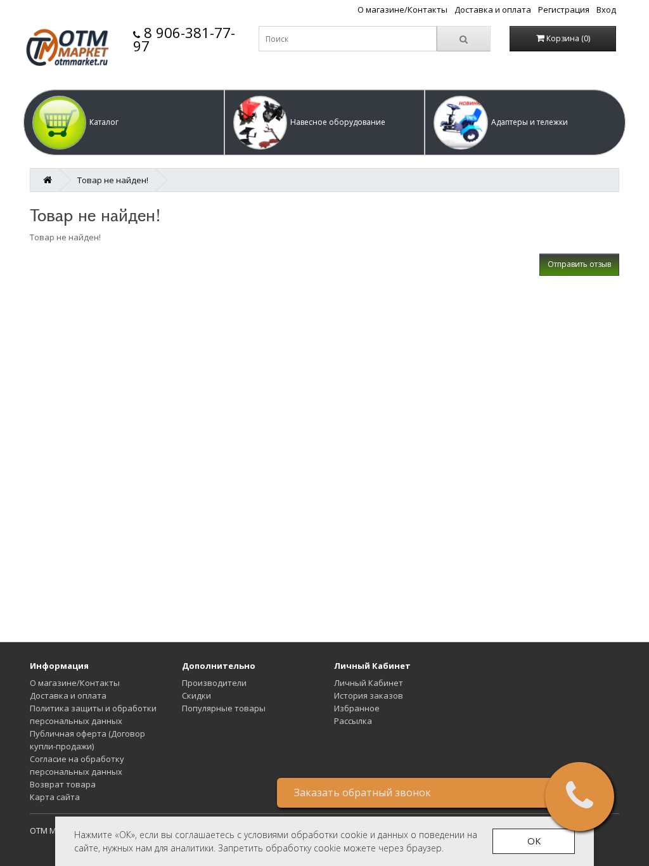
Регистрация (563, 9)
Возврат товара (63, 784)
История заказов (368, 695)
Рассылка (353, 721)
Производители (214, 682)
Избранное (357, 708)
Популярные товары (224, 708)
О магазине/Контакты (402, 9)
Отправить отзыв (579, 264)
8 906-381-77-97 (184, 39)
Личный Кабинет (368, 682)
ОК (534, 840)
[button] (123, 122)
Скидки (196, 695)
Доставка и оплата (492, 9)
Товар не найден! (112, 180)
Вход (606, 9)
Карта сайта (55, 797)
